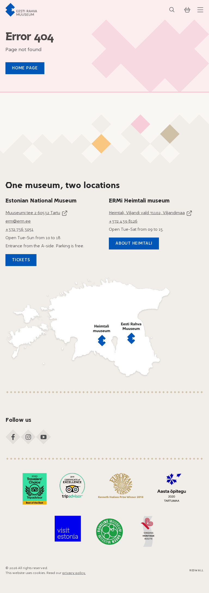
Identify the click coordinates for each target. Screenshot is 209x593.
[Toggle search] (172, 9)
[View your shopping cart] (187, 9)
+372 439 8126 (123, 222)
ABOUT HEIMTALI (133, 244)
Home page (25, 68)
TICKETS (21, 260)
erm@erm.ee (18, 222)
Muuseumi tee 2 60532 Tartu (32, 213)
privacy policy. (74, 573)
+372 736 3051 (19, 230)
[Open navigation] (200, 9)
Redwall (196, 570)
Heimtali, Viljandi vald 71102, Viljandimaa (147, 213)
